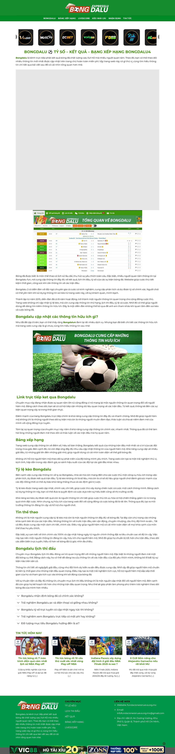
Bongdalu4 (69, 322)
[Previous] (15, 661)
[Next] (160, 661)
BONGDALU (49, 18)
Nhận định (115, 18)
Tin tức (127, 18)
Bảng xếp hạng (67, 18)
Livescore (84, 18)
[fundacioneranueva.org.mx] (87, 7)
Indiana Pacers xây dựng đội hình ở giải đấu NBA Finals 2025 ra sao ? (106, 661)
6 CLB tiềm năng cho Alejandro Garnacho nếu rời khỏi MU (143, 661)
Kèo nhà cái (99, 18)
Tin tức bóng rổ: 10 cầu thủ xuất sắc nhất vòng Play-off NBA (69, 661)
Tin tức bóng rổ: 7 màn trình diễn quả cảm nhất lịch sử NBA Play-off (32, 661)
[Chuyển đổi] (18, 596)
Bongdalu (21, 58)
